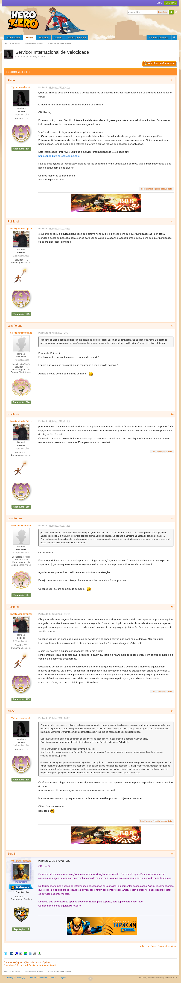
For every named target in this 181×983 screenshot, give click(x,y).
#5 (172, 518)
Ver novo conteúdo (158, 37)
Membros (43, 37)
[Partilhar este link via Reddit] (20, 953)
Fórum (29, 37)
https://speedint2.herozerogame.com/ (59, 155)
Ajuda (63, 977)
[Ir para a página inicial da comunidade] (48, 20)
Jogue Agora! (13, 37)
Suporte (58, 37)
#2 (172, 221)
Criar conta (171, 3)
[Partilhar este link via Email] (30, 953)
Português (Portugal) (16, 977)
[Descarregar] (39, 953)
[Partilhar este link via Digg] (11, 953)
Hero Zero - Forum (12, 971)
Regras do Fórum (77, 37)
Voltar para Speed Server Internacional (158, 946)
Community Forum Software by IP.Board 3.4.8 (157, 977)
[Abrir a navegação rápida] (174, 37)
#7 (172, 711)
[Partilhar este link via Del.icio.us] (16, 953)
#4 (172, 414)
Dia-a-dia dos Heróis (34, 971)
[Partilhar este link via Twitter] (5, 953)
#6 (172, 607)
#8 (172, 854)
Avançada (175, 12)
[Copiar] (34, 953)
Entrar (159, 3)
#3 (172, 326)
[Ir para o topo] (90, 978)
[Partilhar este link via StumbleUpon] (25, 953)
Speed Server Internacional (59, 971)
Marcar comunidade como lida (43, 977)
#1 (172, 80)
